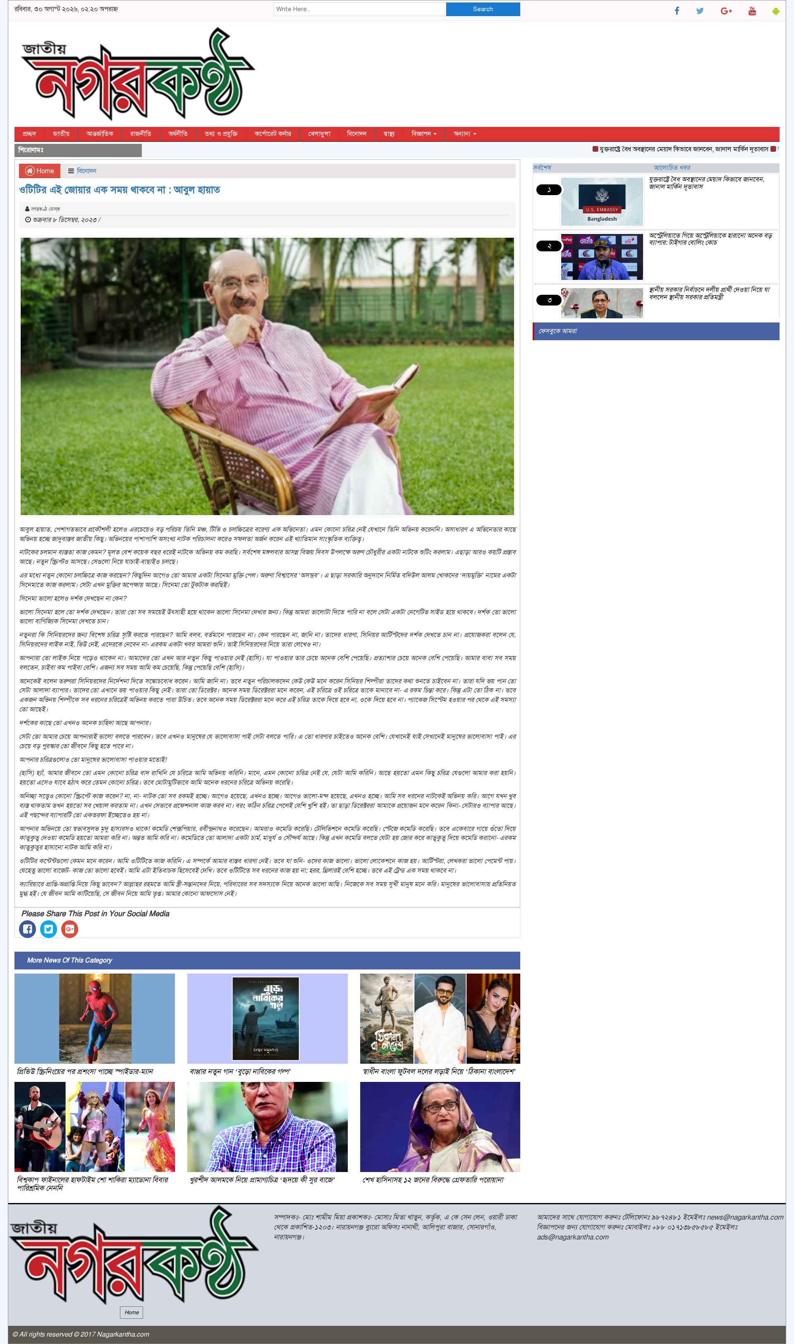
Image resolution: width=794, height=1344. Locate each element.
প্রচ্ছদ (29, 134)
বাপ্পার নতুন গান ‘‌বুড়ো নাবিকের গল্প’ (240, 1071)
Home (44, 171)
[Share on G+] (69, 929)
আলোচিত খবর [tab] (671, 168)
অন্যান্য (463, 134)
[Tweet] (48, 929)
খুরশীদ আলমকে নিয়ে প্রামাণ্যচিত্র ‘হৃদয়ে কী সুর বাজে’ (262, 1179)
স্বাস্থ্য (389, 134)
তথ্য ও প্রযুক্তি (221, 134)
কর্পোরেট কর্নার (273, 134)
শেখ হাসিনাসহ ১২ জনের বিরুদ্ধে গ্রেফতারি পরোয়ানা (432, 1179)
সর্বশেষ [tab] (542, 168)
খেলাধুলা (319, 134)
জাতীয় (61, 134)
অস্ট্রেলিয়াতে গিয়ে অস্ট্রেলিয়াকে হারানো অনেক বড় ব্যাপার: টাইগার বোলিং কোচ (710, 239)
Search (483, 9)
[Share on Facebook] (27, 929)
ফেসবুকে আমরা (557, 331)
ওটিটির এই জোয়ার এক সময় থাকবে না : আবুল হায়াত (119, 190)
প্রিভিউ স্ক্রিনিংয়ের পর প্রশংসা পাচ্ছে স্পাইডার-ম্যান (85, 1071)
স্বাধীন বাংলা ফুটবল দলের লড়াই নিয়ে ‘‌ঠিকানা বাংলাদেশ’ (439, 1071)
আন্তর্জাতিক (99, 134)
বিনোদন (356, 134)
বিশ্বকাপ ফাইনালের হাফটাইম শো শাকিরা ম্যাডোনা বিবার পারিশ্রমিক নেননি (92, 1184)
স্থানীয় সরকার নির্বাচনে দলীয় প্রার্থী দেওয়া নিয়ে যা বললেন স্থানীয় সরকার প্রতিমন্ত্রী (709, 293)
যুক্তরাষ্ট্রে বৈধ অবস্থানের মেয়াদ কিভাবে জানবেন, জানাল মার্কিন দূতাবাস (648, 149)
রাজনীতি (140, 134)
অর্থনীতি (178, 134)
